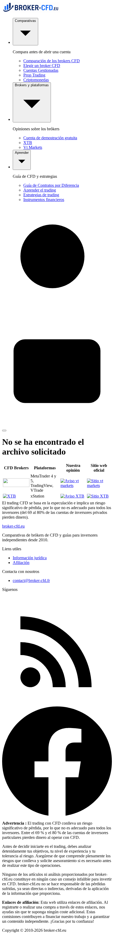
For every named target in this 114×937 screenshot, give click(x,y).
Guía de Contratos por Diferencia (51, 185)
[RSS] (57, 704)
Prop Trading (34, 75)
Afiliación (21, 562)
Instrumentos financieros (43, 199)
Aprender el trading (39, 190)
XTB (27, 142)
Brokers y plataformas (32, 85)
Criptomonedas (36, 80)
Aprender (22, 153)
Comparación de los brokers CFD (51, 61)
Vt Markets (32, 147)
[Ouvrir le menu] (4, 430)
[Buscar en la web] (57, 314)
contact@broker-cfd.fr (31, 580)
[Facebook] (57, 814)
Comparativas (25, 21)
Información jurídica (30, 558)
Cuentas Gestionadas (40, 70)
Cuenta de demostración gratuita (50, 138)
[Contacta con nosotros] (57, 424)
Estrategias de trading (41, 195)
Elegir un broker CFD (41, 65)
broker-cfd (13, 526)
